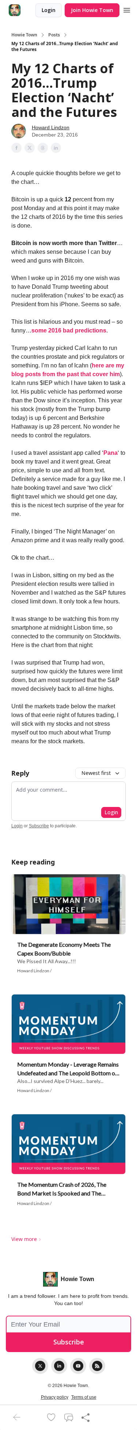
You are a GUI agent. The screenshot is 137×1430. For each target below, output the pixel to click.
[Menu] (126, 9)
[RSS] (97, 1366)
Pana (110, 453)
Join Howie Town (92, 10)
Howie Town (24, 35)
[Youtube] (78, 1366)
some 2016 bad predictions (68, 330)
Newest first (96, 772)
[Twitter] (40, 1366)
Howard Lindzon (50, 127)
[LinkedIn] (59, 1366)
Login (49, 10)
